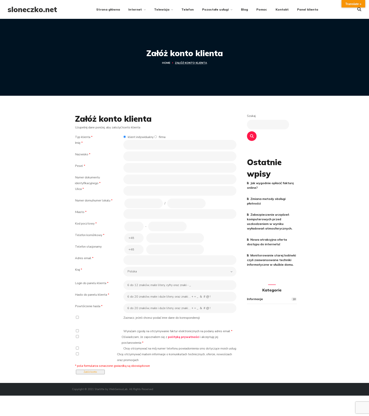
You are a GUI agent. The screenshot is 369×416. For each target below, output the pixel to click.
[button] (359, 9)
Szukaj (251, 116)
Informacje (271, 299)
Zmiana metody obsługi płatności (266, 201)
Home (166, 63)
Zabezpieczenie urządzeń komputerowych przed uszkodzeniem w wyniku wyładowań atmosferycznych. (269, 221)
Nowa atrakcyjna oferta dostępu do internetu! (267, 242)
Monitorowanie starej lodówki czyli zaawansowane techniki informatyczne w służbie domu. (271, 259)
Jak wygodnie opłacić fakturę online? (270, 185)
